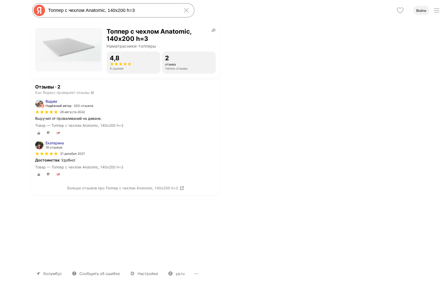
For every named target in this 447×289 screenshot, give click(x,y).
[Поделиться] (214, 30)
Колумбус (52, 273)
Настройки (148, 273)
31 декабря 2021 (72, 153)
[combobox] (112, 10)
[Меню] (436, 10)
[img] (46, 112)
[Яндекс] (39, 10)
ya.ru (180, 273)
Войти (421, 11)
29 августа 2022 (72, 112)
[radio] (38, 133)
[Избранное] (400, 10)
